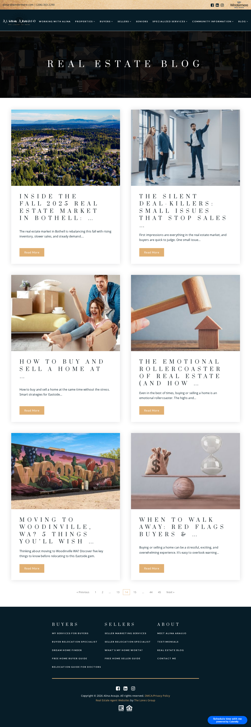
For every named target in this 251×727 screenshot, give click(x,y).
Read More (32, 252)
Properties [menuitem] (84, 21)
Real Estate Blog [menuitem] (170, 650)
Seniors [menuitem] (142, 21)
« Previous (83, 592)
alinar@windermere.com (18, 4)
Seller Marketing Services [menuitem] (125, 633)
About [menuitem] (27, 21)
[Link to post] (65, 148)
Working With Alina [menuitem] (55, 21)
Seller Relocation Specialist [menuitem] (128, 641)
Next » (170, 592)
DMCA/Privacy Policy (157, 695)
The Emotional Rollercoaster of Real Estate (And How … (181, 372)
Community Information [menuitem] (212, 21)
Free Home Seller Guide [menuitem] (123, 658)
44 (151, 592)
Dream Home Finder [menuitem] (67, 650)
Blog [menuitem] (242, 21)
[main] (125, 319)
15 (134, 592)
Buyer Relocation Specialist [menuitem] (75, 641)
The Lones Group (144, 700)
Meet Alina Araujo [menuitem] (172, 633)
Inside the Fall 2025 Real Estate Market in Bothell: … (59, 207)
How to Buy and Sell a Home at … (62, 369)
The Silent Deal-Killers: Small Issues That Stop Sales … (183, 211)
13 (117, 592)
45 (159, 592)
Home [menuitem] (13, 21)
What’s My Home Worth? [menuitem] (124, 650)
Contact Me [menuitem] (166, 658)
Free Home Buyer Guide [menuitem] (69, 658)
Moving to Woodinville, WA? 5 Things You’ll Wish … (57, 531)
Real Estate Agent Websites (113, 700)
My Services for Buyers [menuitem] (70, 633)
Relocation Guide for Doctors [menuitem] (76, 666)
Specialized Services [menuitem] (169, 21)
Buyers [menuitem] (105, 21)
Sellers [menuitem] (124, 21)
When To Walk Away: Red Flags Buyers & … (182, 527)
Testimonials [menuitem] (168, 641)
